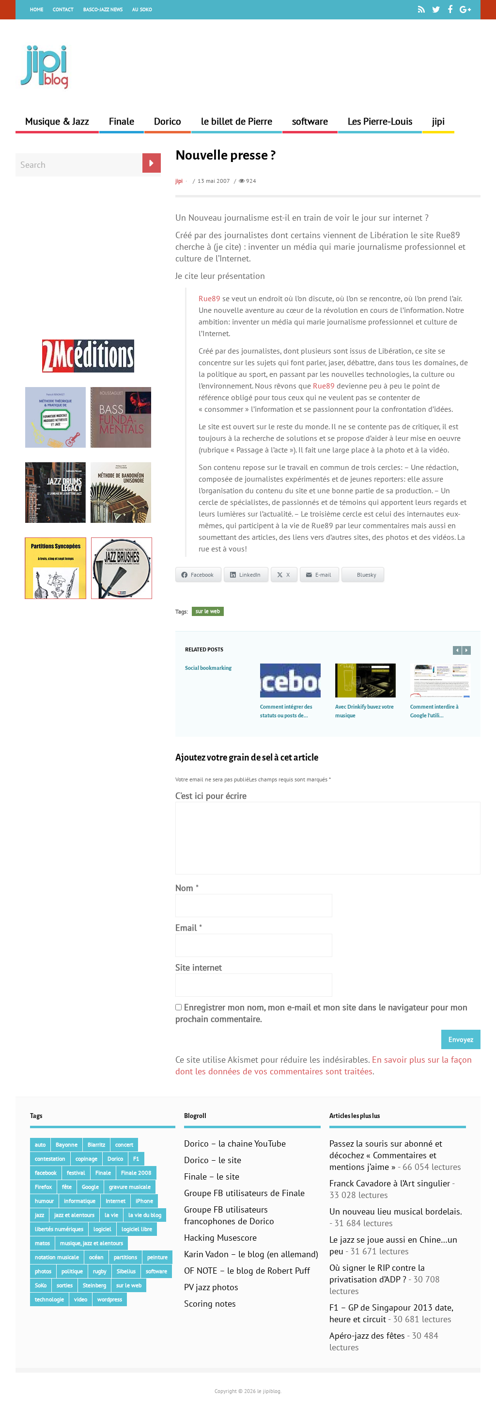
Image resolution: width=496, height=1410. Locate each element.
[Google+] (465, 9)
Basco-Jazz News (103, 9)
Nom (184, 887)
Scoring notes (210, 1303)
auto (40, 1144)
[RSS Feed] (421, 9)
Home (36, 9)
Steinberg (94, 1285)
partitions (125, 1257)
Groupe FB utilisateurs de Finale (244, 1193)
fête (67, 1186)
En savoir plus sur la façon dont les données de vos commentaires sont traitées (323, 1065)
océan (96, 1257)
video (80, 1299)
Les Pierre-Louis (380, 121)
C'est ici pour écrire (211, 795)
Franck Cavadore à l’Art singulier (389, 1183)
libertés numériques (59, 1228)
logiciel (102, 1228)
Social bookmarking (208, 668)
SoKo (40, 1285)
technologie (49, 1299)
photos (43, 1271)
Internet (115, 1200)
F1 (136, 1158)
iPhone (144, 1200)
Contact (63, 9)
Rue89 (209, 298)
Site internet (198, 967)
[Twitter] (436, 9)
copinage (86, 1158)
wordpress (109, 1299)
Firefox (43, 1186)
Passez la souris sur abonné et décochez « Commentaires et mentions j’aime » (385, 1155)
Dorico (167, 121)
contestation (50, 1158)
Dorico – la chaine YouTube (235, 1143)
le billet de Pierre (236, 121)
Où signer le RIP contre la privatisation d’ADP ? (377, 1273)
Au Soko (142, 9)
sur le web (208, 611)
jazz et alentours (74, 1214)
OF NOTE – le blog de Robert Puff (247, 1270)
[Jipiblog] (45, 93)
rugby (100, 1271)
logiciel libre (137, 1228)
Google (90, 1186)
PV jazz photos (211, 1287)
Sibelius (126, 1271)
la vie (111, 1214)
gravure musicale (130, 1186)
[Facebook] (450, 9)
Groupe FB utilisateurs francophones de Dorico (229, 1215)
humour (44, 1200)
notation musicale (57, 1257)
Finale (121, 121)
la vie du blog (144, 1214)
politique (72, 1271)
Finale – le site (211, 1176)
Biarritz (96, 1144)
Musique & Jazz (57, 121)
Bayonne (67, 1144)
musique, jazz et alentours (91, 1243)
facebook (46, 1172)
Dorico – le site (212, 1160)
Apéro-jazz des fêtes (367, 1335)
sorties (65, 1285)
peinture (157, 1257)
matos (42, 1243)
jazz (39, 1214)
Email (186, 927)
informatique (79, 1200)
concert (124, 1144)
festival (76, 1172)
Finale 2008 (136, 1172)
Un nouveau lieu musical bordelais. (395, 1211)
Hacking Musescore (220, 1237)
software (310, 121)
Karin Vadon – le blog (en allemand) (251, 1254)
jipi (438, 121)
